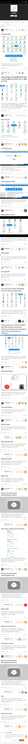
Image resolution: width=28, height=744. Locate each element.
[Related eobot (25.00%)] (16, 30)
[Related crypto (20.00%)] (16, 437)
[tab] (3, 25)
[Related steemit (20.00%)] (19, 267)
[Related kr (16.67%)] (19, 73)
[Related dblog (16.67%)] (22, 73)
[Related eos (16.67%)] (19, 321)
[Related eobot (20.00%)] (16, 115)
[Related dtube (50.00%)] (25, 210)
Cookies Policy (10, 737)
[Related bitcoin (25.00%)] (25, 144)
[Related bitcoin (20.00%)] (22, 284)
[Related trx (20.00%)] (19, 605)
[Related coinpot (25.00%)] (22, 420)
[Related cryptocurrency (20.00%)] (19, 284)
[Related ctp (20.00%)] (19, 249)
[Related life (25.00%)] (22, 30)
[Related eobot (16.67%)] (16, 73)
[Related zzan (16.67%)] (25, 73)
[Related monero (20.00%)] (22, 454)
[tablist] (14, 24)
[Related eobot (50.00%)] (22, 210)
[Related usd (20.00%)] (25, 284)
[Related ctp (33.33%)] (22, 367)
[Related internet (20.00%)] (22, 605)
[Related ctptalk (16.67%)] (25, 321)
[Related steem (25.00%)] (22, 177)
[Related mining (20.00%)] (25, 692)
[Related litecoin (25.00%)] (19, 420)
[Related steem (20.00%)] (19, 115)
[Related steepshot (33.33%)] (25, 367)
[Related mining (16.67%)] (22, 321)
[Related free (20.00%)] (22, 115)
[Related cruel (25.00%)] (19, 30)
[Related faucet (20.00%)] (25, 249)
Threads (8, 25)
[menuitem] (22, 2)
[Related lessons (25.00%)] (25, 30)
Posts (3, 25)
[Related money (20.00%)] (22, 267)
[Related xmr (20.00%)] (22, 437)
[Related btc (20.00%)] (19, 437)
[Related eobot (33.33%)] (19, 367)
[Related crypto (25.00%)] (22, 144)
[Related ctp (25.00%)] (19, 144)
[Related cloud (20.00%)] (25, 115)
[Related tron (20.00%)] (25, 605)
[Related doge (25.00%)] (19, 177)
